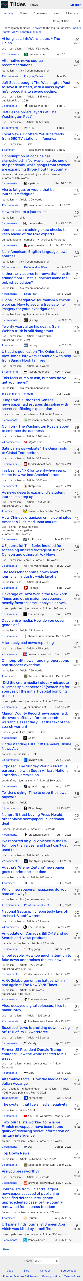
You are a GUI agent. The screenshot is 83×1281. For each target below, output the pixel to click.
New (56, 13)
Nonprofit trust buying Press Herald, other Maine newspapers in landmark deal (33, 818)
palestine (16, 608)
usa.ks (6, 414)
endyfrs (28, 393)
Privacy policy (51, 1276)
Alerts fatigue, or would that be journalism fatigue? (28, 191)
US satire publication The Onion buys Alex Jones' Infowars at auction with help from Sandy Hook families (36, 355)
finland (6, 1141)
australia (14, 1088)
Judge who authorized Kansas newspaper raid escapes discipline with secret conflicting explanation (35, 404)
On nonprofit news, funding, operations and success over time (35, 662)
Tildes (18, 4)
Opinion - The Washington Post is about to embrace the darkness (35, 428)
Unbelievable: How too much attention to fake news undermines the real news (36, 957)
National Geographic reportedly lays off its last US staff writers (35, 913)
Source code (69, 1270)
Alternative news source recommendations (22, 62)
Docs (9, 1270)
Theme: (28, 1261)
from (56, 21)
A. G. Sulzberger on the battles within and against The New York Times (33, 982)
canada (6, 754)
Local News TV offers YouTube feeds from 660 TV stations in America (33, 136)
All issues (32, 1276)
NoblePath (30, 293)
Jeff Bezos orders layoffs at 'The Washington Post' (29, 114)
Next (6, 1249)
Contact (45, 1270)
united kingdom (11, 239)
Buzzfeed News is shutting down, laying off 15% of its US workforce (36, 1029)
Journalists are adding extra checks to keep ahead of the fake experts (34, 231)
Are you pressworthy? (20, 1171)
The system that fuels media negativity (34, 1104)
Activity (9, 13)
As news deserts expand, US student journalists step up (33, 494)
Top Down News (15, 1153)
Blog (26, 1270)
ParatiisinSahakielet (36, 905)
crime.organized (24, 174)
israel (5, 608)
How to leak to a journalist (24, 212)
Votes (23, 13)
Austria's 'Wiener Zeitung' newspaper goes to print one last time (33, 869)
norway (6, 174)
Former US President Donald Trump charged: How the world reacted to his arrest (34, 1053)
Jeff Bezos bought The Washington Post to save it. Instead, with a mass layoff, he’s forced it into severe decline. (36, 87)
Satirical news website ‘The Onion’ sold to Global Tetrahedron (34, 450)
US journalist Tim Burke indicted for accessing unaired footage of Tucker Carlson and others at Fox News (33, 550)
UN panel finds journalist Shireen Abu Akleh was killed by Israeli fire (33, 1226)
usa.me (6, 829)
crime (15, 414)
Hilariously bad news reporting (28, 642)
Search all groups (30, 31)
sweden (56, 174)
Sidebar (75, 4)
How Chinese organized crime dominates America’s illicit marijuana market (36, 519)
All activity (72, 13)
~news (33, 4)
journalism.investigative (16, 314)
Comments (40, 13)
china (12, 526)
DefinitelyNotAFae (35, 267)
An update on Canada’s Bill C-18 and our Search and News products (36, 935)
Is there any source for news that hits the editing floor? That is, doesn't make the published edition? (36, 278)
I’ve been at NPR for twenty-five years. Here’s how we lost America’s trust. (34, 472)
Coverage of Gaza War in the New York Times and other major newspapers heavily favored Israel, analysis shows (34, 598)
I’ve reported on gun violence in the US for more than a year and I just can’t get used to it (35, 845)
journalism (15, 48)
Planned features (13, 1276)
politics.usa (41, 1063)
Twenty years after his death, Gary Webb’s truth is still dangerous (31, 328)
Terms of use (72, 1276)
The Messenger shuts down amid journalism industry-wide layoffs (30, 574)
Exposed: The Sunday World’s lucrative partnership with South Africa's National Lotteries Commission (35, 770)
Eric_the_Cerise (33, 76)
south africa (9, 780)
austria (21, 877)
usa (4, 48)
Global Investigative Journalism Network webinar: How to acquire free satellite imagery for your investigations (36, 304)
